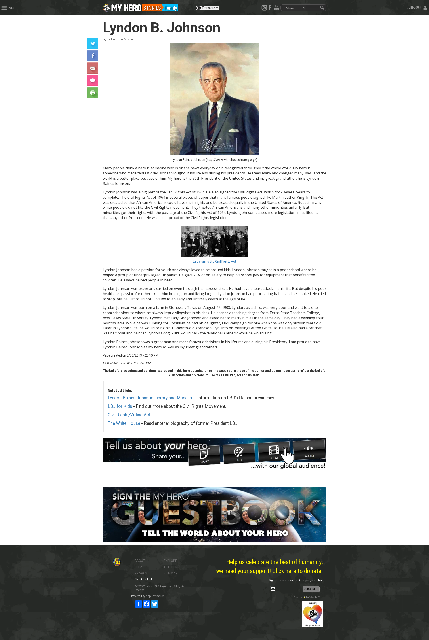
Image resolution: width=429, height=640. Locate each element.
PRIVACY (141, 573)
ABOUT (140, 561)
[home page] (126, 7)
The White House (124, 423)
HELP (138, 567)
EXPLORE (170, 561)
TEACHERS (171, 567)
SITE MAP (171, 573)
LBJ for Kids (120, 406)
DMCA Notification (145, 579)
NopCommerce (155, 596)
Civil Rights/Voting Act (129, 414)
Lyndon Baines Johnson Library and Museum (150, 397)
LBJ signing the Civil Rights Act (214, 261)
